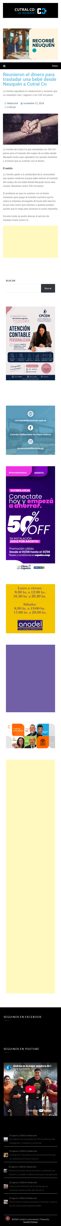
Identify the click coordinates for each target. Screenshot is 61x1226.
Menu (55, 65)
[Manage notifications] (7, 1218)
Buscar (10, 280)
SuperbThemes (30, 1222)
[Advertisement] (30, 242)
